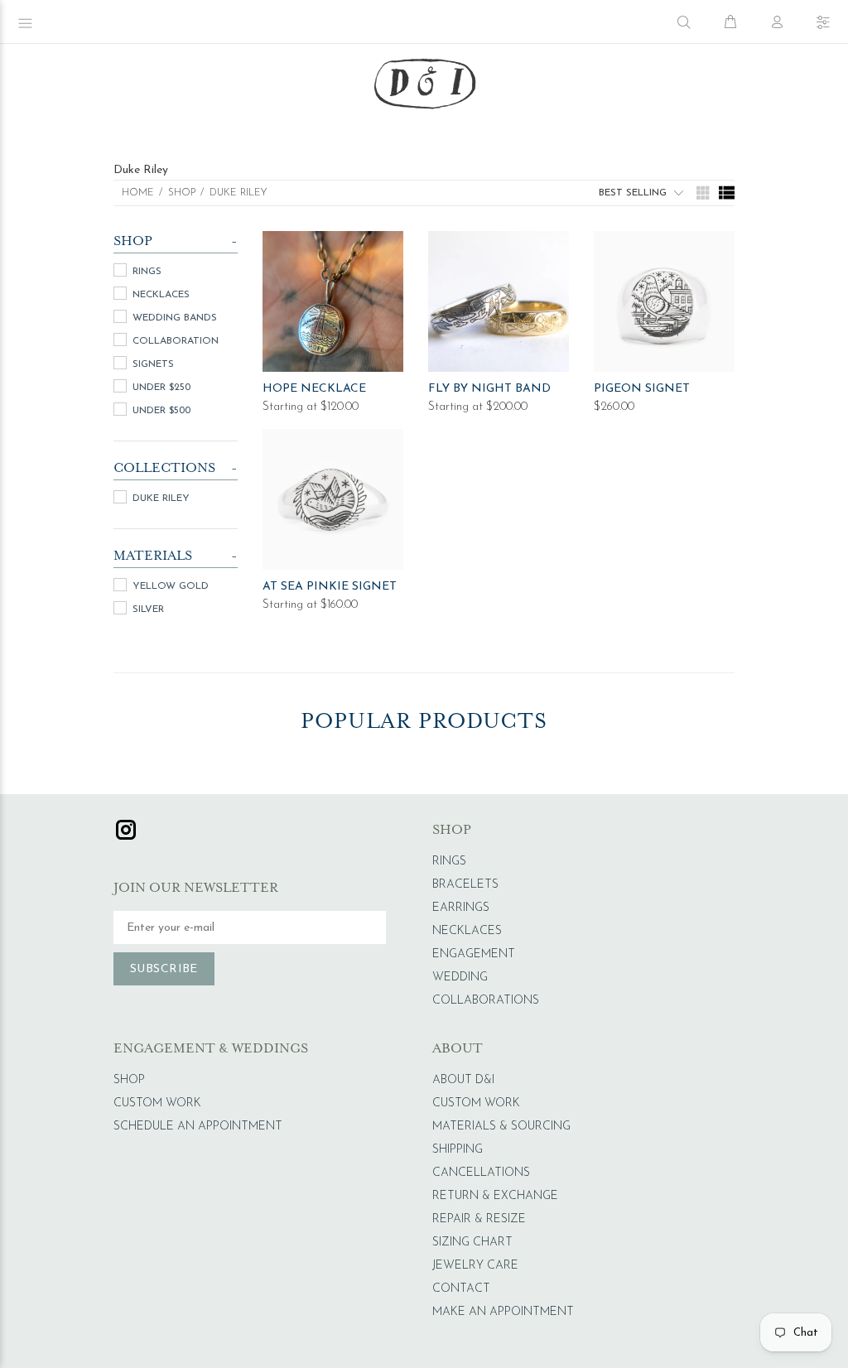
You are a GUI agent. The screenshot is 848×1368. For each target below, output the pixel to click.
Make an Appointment (503, 1312)
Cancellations (481, 1173)
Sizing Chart (472, 1242)
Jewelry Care (475, 1266)
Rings (449, 861)
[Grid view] (701, 193)
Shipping (457, 1150)
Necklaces (467, 931)
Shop (129, 1080)
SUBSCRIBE (164, 969)
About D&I (463, 1080)
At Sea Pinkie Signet (330, 586)
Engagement (473, 954)
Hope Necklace (314, 389)
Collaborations (485, 1001)
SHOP (181, 193)
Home (138, 193)
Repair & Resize (479, 1219)
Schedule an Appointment (197, 1126)
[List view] (726, 193)
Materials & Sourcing (501, 1126)
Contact (461, 1289)
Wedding (460, 977)
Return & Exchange (495, 1196)
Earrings (460, 908)
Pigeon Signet (642, 389)
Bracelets (465, 885)
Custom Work (157, 1103)
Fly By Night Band (489, 389)
